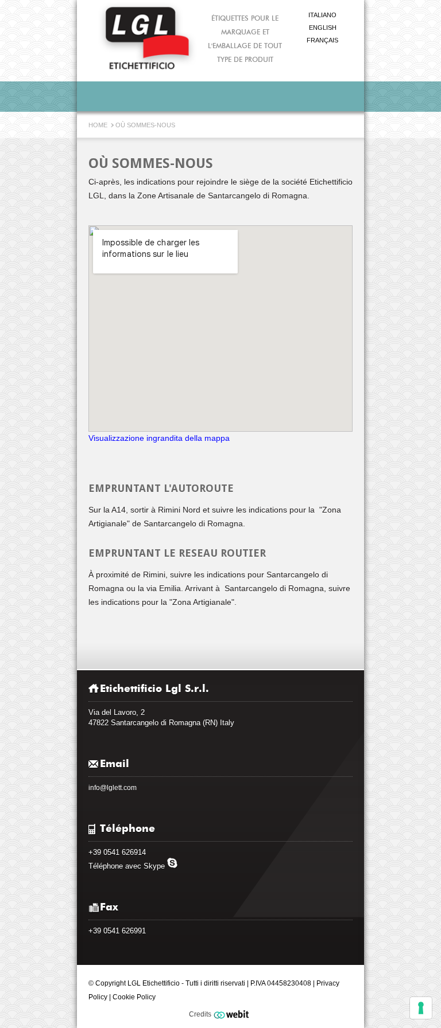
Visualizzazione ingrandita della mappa (159, 438)
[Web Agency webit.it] (233, 1014)
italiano (322, 14)
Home (98, 125)
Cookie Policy (134, 997)
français (322, 40)
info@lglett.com (112, 788)
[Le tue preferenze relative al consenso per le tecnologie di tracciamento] (421, 1008)
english (322, 27)
